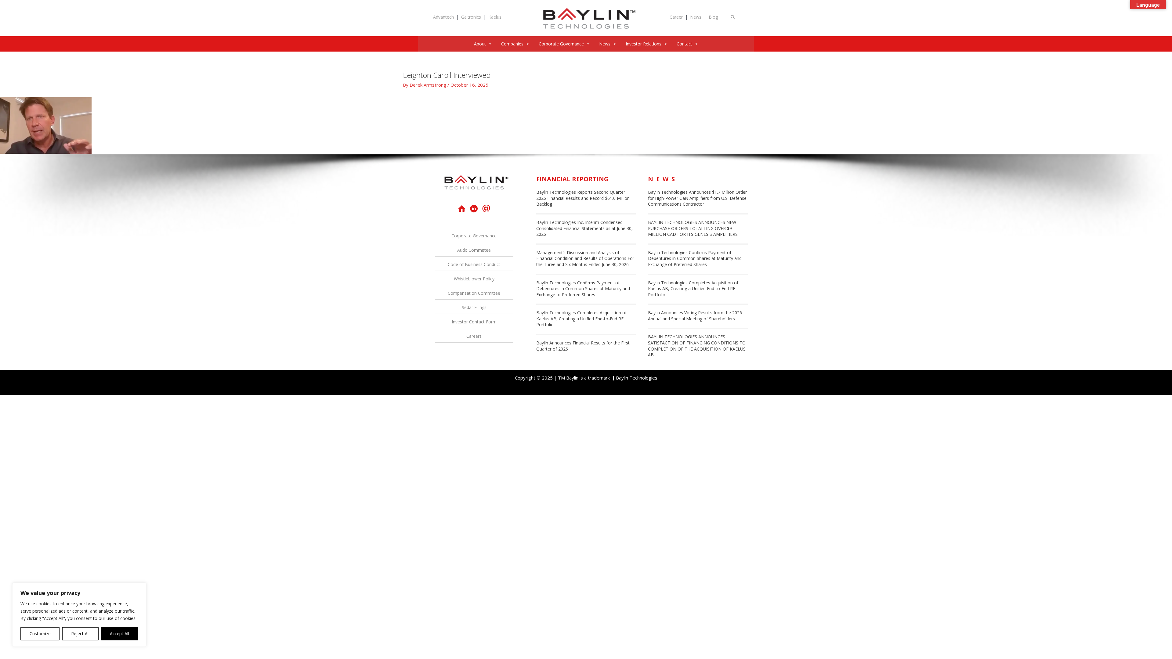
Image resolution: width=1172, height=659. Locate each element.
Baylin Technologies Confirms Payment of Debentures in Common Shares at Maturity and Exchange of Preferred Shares (583, 288)
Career (676, 17)
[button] (733, 17)
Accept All (119, 633)
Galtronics (471, 17)
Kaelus (494, 17)
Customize (40, 633)
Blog (713, 17)
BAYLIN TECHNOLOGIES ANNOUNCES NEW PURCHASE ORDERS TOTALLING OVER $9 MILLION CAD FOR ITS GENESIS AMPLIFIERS (693, 228)
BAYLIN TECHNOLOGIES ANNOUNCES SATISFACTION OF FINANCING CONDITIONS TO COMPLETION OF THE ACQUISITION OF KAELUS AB (697, 346)
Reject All (80, 633)
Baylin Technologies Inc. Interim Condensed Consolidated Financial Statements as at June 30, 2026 (584, 228)
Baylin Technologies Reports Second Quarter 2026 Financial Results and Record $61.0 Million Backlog (583, 198)
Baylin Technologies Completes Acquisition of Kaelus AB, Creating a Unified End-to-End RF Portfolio (581, 318)
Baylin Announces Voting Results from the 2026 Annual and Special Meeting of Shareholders (695, 316)
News (695, 17)
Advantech (443, 17)
